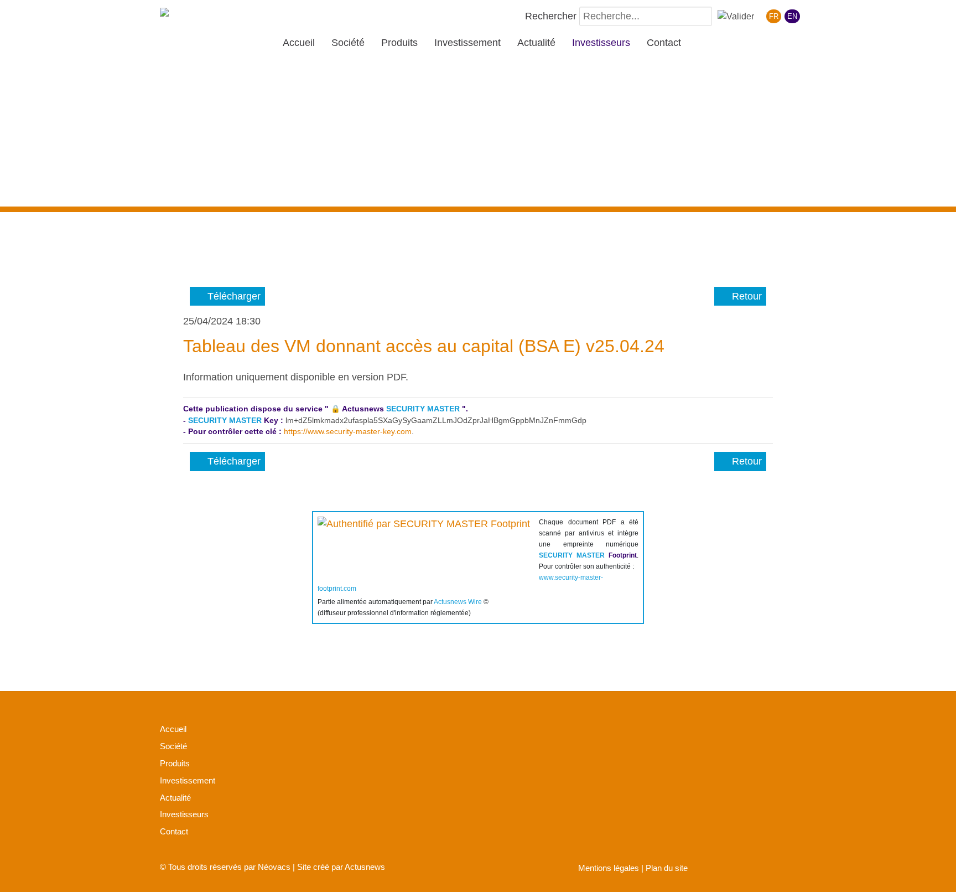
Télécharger (231, 296)
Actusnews (365, 867)
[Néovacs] (196, 15)
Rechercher (550, 16)
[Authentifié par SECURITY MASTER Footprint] (424, 543)
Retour (744, 296)
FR (773, 16)
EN (792, 16)
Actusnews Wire (458, 602)
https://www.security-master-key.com (348, 431)
